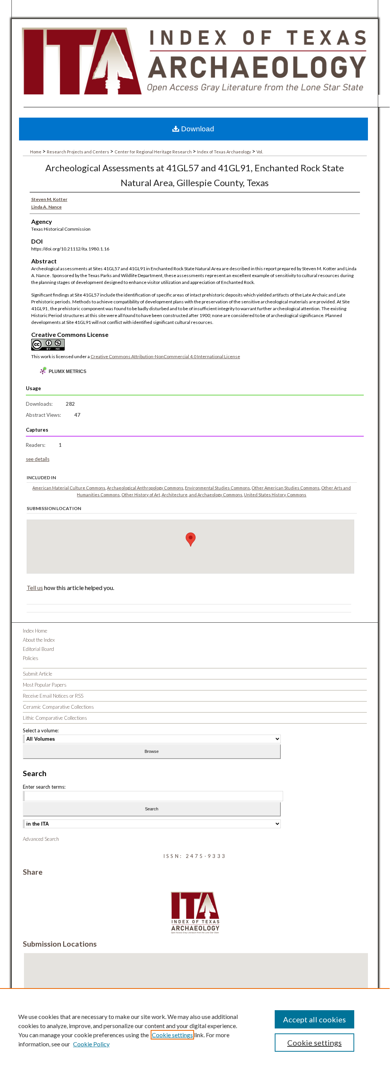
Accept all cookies (314, 1019)
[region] (195, 1030)
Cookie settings (172, 1034)
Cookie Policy (91, 1043)
